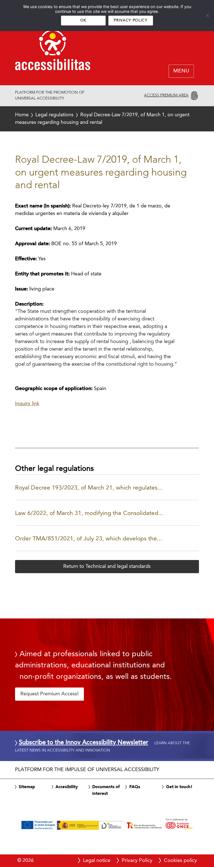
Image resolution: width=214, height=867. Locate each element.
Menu (181, 71)
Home (22, 114)
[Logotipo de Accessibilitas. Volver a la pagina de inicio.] (52, 51)
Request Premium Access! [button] (49, 693)
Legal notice (96, 860)
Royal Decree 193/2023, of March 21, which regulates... (88, 488)
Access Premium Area (166, 95)
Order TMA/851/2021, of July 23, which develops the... (88, 539)
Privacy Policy (130, 20)
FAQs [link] (134, 787)
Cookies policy (180, 860)
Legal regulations (54, 114)
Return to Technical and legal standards (107, 566)
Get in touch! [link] (179, 787)
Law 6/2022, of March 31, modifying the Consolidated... (89, 513)
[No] (207, 15)
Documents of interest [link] (106, 790)
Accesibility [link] (66, 787)
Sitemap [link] (27, 787)
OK (83, 20)
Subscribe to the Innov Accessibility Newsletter (83, 743)
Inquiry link (27, 403)
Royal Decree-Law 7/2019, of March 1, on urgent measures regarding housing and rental (102, 118)
